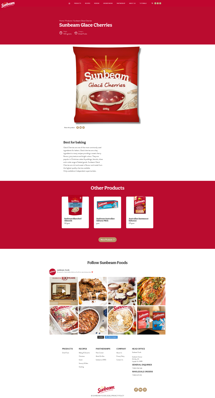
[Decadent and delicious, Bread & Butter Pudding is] (93, 320)
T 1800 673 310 (137, 375)
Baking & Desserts (84, 353)
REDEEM (96, 3)
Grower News (108, 3)
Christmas (82, 356)
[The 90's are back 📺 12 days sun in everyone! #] (64, 291)
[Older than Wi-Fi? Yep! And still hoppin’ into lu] (151, 320)
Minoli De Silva (100, 356)
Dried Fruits (65, 353)
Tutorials (143, 3)
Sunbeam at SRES (101, 360)
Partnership (121, 3)
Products (77, 3)
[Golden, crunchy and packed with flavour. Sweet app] (122, 320)
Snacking (81, 367)
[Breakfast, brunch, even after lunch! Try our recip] (93, 291)
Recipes (87, 3)
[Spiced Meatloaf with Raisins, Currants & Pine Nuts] (64, 320)
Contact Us (119, 360)
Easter (81, 360)
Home (61, 20)
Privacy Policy (120, 356)
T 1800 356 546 (137, 368)
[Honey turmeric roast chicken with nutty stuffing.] (151, 291)
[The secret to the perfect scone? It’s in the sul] (122, 291)
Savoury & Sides (83, 363)
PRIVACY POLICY (117, 395)
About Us (132, 3)
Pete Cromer (100, 353)
